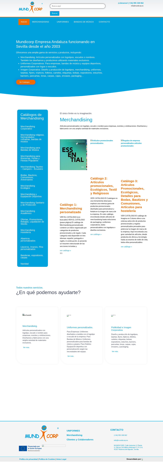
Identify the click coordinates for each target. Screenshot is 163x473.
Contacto (104, 22)
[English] (143, 20)
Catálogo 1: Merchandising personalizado (71, 208)
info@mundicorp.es (121, 440)
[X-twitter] (126, 21)
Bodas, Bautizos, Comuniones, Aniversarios (29, 177)
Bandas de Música (84, 22)
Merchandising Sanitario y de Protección (32, 203)
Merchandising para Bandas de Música (30, 148)
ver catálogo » (65, 250)
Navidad (25, 264)
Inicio (24, 22)
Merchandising (40, 22)
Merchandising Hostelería (28, 231)
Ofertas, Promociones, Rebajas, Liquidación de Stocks (32, 221)
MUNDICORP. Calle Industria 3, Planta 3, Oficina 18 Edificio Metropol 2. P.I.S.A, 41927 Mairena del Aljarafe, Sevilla (128, 447)
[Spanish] (143, 23)
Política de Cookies (47, 459)
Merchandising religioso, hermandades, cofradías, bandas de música (32, 138)
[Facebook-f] (122, 21)
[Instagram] (131, 21)
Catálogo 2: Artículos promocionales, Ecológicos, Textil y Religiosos (103, 186)
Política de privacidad (28, 459)
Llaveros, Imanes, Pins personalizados (32, 248)
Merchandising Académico (28, 212)
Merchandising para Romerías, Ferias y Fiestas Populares (30, 158)
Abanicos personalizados (28, 239)
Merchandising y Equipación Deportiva (31, 195)
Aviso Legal (61, 459)
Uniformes (63, 22)
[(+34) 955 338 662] (111, 434)
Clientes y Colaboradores (80, 439)
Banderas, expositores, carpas (32, 256)
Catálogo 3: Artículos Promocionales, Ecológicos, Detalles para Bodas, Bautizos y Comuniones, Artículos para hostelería (134, 196)
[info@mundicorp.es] (111, 439)
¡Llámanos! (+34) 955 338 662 (130, 3)
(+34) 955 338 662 (120, 435)
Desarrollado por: (134, 459)
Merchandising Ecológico (28, 187)
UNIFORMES (73, 430)
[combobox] (77, 6)
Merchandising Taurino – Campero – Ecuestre (32, 168)
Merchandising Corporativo (28, 127)
